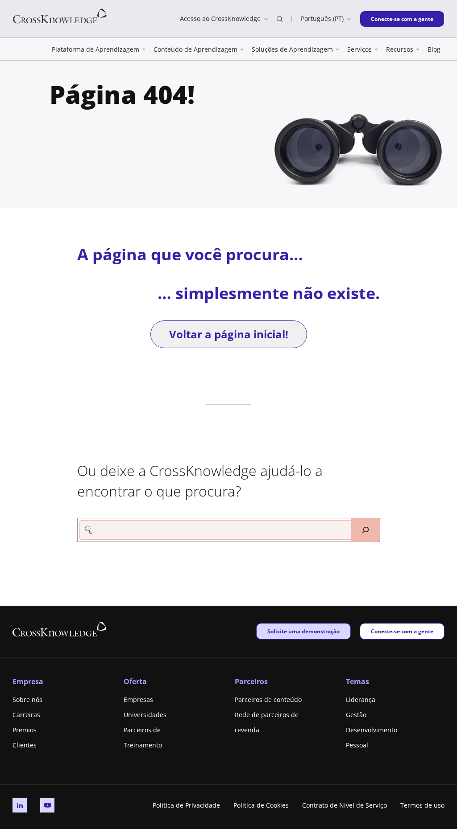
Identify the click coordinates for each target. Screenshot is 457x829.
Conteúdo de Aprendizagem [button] (195, 49)
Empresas (138, 699)
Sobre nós (27, 699)
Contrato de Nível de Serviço (344, 805)
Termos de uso (422, 805)
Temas (357, 681)
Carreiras (26, 714)
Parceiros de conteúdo (268, 699)
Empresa (27, 681)
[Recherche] (365, 530)
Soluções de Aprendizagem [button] (292, 49)
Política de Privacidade (186, 805)
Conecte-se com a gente (401, 19)
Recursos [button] (399, 49)
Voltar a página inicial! (228, 334)
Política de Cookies (261, 805)
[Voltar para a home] (59, 15)
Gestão (356, 714)
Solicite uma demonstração (303, 631)
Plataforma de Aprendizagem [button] (95, 49)
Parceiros (251, 681)
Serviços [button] (359, 49)
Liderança (360, 699)
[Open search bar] (280, 18)
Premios (24, 730)
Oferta (135, 681)
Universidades (145, 714)
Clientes (24, 745)
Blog (434, 49)
